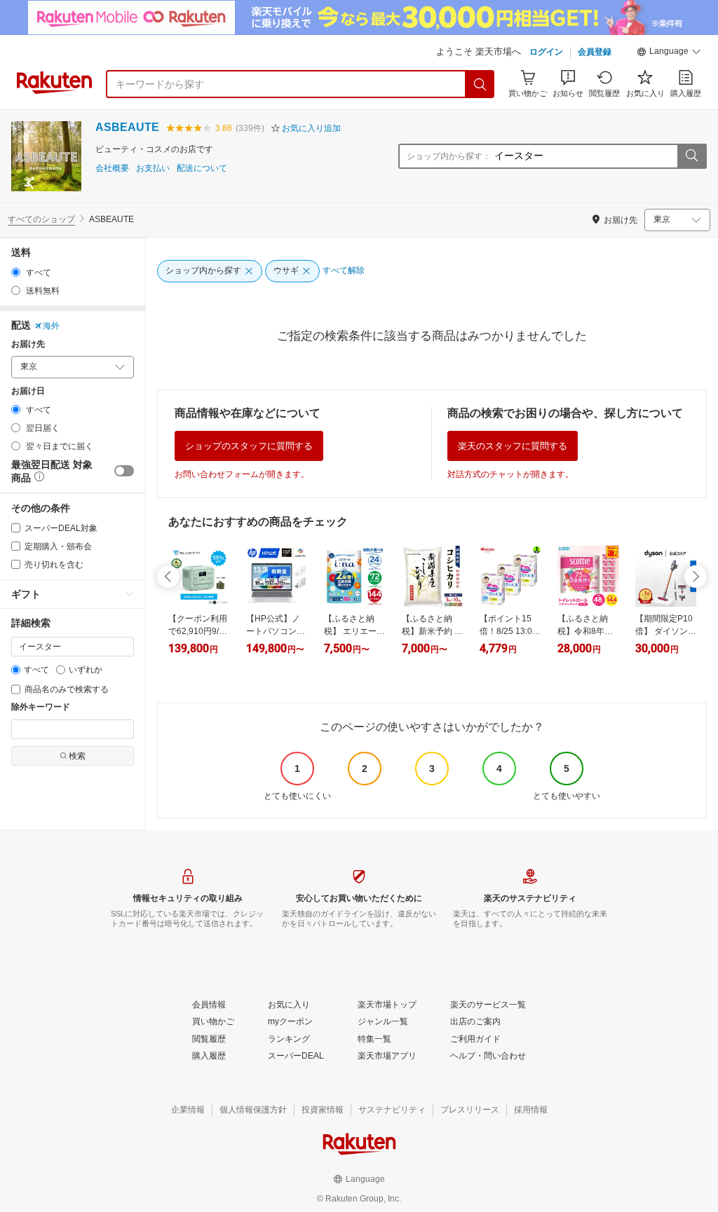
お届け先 (28, 344)
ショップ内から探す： (449, 156)
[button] (669, 53)
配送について (202, 168)
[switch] (124, 470)
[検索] (480, 84)
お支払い (153, 168)
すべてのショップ (41, 219)
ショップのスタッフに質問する (249, 446)
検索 (77, 756)
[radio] (15, 272)
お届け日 (28, 391)
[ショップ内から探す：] (691, 156)
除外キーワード (40, 707)
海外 (51, 326)
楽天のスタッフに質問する (512, 446)
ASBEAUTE (127, 127)
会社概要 (112, 168)
